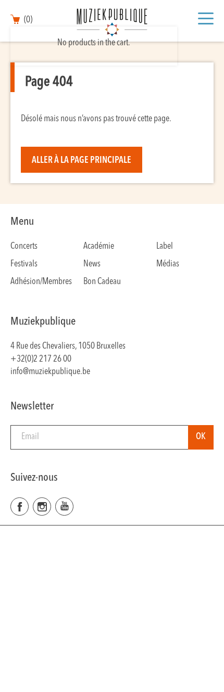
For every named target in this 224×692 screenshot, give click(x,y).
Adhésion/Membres (41, 281)
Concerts (24, 246)
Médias (167, 264)
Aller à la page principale (81, 160)
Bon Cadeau (102, 281)
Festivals (24, 264)
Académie (98, 246)
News (92, 264)
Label (164, 246)
